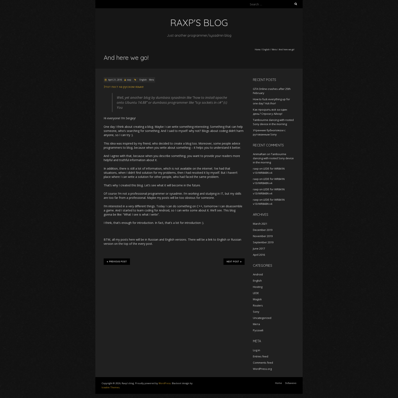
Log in (256, 350)
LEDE (256, 293)
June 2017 (259, 248)
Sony (256, 312)
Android (258, 274)
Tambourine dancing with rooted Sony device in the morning (273, 158)
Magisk (257, 299)
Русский (258, 330)
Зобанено (290, 383)
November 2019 (263, 236)
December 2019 (262, 230)
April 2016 (259, 255)
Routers (258, 305)
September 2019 (263, 242)
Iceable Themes (110, 387)
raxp (129, 79)
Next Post (233, 261)
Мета (274, 49)
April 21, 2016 (115, 79)
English (266, 49)
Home (257, 49)
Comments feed (263, 362)
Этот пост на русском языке (124, 87)
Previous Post (118, 261)
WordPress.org (262, 369)
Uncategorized (262, 318)
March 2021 (260, 224)
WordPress (165, 383)
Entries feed (260, 356)
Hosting (257, 287)
